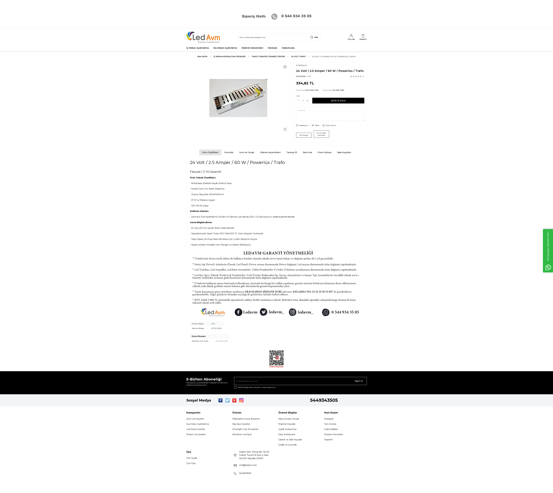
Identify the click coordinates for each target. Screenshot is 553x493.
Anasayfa (328, 419)
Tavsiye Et (291, 152)
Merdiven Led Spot (242, 434)
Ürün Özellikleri (210, 152)
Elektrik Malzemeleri (252, 48)
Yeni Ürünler (330, 424)
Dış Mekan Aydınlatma (225, 48)
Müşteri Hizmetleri (333, 434)
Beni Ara (307, 152)
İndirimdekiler (331, 429)
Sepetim (328, 439)
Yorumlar (228, 152)
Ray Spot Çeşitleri (241, 424)
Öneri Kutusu (325, 152)
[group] (238, 98)
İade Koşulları (344, 152)
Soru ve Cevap (246, 152)
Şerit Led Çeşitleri (195, 419)
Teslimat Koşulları (287, 424)
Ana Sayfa (202, 56)
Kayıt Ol (359, 381)
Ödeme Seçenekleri (270, 152)
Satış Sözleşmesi (286, 434)
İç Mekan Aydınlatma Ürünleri (229, 56)
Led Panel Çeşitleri (195, 429)
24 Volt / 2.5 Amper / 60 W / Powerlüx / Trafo (334, 56)
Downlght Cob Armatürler (245, 429)
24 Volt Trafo (298, 56)
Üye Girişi (191, 463)
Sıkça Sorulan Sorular (288, 419)
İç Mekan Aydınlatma (197, 48)
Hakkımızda (288, 48)
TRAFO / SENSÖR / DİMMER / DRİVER (268, 56)
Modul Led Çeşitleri (196, 434)
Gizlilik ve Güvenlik (287, 444)
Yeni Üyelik (191, 458)
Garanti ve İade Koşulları (290, 439)
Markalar (272, 48)
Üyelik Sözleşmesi (287, 429)
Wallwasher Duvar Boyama (246, 419)
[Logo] (203, 37)
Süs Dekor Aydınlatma (197, 424)
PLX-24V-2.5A (312, 90)
